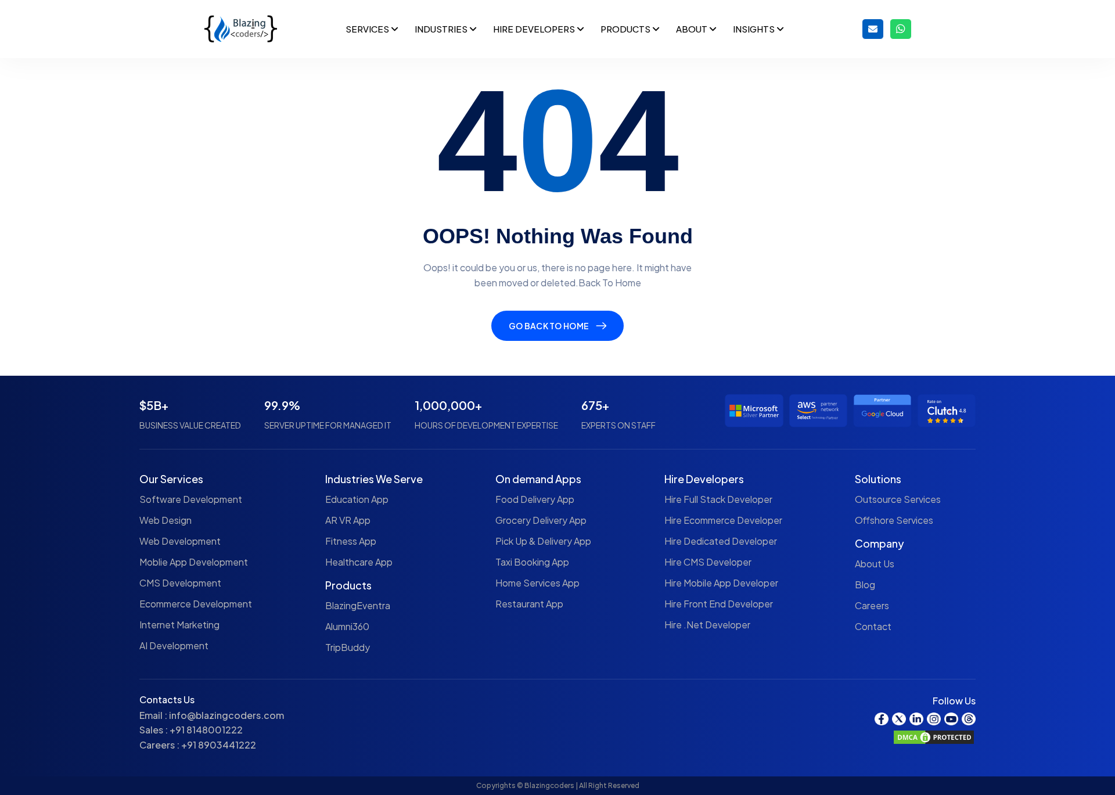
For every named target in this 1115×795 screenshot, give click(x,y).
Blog (865, 584)
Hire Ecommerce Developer (723, 520)
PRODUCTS (626, 28)
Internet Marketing (179, 624)
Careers (872, 605)
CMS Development (180, 583)
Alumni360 (347, 626)
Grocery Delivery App (541, 520)
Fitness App (350, 541)
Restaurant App (529, 604)
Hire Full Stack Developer (718, 499)
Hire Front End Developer (718, 604)
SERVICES (368, 28)
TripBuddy (347, 647)
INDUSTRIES (442, 28)
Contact (873, 626)
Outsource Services (898, 499)
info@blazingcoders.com (226, 715)
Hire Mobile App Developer (721, 583)
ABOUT (692, 28)
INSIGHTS (754, 28)
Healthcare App (359, 562)
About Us (874, 563)
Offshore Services (894, 520)
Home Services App (537, 583)
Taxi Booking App (532, 562)
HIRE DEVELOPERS (535, 28)
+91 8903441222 (218, 745)
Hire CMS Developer (707, 562)
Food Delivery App (534, 499)
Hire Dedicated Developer (720, 541)
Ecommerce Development (195, 604)
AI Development (173, 645)
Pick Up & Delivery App (543, 541)
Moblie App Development (193, 562)
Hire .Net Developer (707, 624)
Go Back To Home (549, 326)
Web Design (165, 520)
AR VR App (348, 520)
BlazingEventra (357, 605)
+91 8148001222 (206, 730)
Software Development (190, 499)
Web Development (180, 541)
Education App (357, 499)
